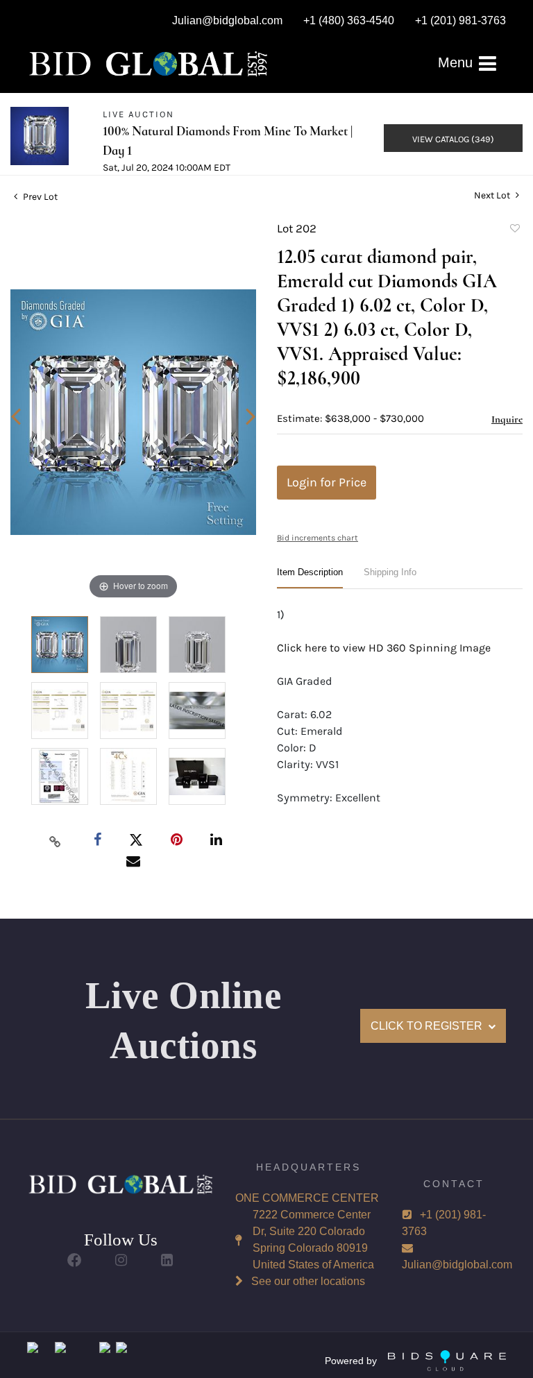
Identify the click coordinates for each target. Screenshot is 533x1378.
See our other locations (308, 1281)
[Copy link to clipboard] (55, 841)
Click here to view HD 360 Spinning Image (384, 647)
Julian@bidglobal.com (457, 1264)
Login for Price (326, 482)
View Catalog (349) (453, 139)
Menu (457, 62)
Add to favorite (514, 230)
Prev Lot (39, 197)
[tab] (310, 577)
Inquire (507, 419)
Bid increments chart (317, 538)
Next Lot (493, 195)
